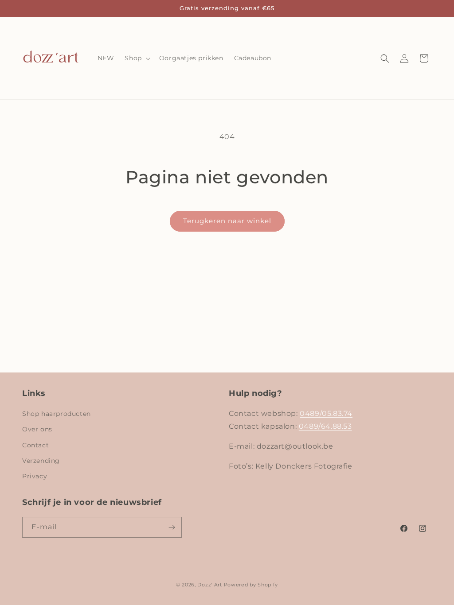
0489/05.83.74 (326, 413)
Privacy (34, 476)
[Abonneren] (171, 527)
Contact (35, 445)
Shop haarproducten (56, 414)
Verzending (41, 461)
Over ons (37, 429)
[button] (136, 58)
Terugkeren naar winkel (227, 221)
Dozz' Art (209, 585)
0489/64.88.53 (325, 426)
